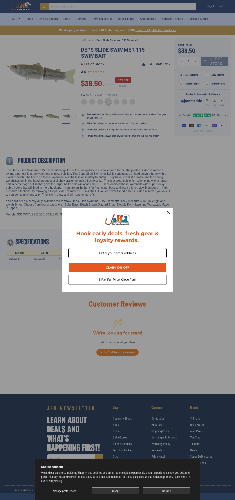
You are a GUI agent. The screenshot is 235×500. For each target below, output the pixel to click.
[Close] (168, 212)
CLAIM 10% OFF (117, 267)
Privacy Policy (54, 480)
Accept (116, 490)
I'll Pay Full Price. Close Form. (117, 279)
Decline (166, 490)
